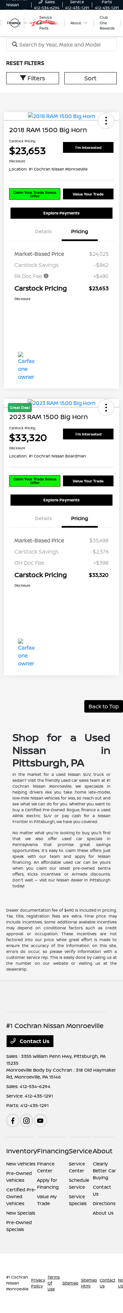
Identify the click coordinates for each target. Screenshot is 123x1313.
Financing (53, 1150)
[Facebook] (12, 1120)
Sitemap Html (89, 1283)
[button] (106, 120)
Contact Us (34, 1041)
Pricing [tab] (79, 231)
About (103, 1150)
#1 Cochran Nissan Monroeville (17, 1283)
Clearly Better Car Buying (104, 1171)
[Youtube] (40, 1120)
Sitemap (70, 1283)
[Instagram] (26, 1120)
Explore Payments (61, 213)
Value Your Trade (88, 194)
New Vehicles (20, 1164)
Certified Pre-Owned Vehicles (21, 1196)
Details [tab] (43, 231)
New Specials (20, 1213)
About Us (103, 1213)
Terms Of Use (54, 1283)
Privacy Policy (38, 1283)
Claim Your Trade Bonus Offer (34, 194)
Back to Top (104, 706)
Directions (104, 1203)
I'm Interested (88, 147)
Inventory (21, 1150)
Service (80, 1150)
